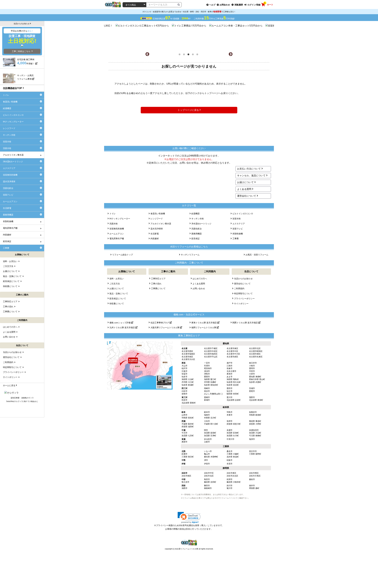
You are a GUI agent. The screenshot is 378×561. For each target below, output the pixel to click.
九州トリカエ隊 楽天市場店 (122, 327)
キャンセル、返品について (251, 175)
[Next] (230, 54)
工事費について (158, 288)
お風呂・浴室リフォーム (257, 254)
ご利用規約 (239, 288)
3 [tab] (189, 54)
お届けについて (245, 182)
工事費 (235, 238)
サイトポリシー (241, 303)
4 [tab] (193, 54)
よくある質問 (244, 189)
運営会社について (246, 196)
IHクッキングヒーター (119, 218)
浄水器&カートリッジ (201, 223)
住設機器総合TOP (12, 88)
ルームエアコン (116, 233)
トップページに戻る (188, 110)
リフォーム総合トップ (122, 254)
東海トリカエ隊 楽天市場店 (204, 322)
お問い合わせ (199, 288)
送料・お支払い (116, 278)
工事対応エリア (158, 278)
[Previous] (147, 54)
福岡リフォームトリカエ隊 (204, 327)
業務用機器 (196, 233)
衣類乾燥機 (237, 233)
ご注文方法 (114, 283)
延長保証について (117, 298)
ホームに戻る (9, 385)
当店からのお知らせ (243, 278)
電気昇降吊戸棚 (116, 238)
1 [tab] (180, 54)
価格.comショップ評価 (120, 322)
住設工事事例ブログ (160, 322)
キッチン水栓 (197, 218)
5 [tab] (197, 54)
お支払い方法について (249, 168)
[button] (189, 518)
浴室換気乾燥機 (116, 228)
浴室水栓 (236, 218)
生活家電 (154, 233)
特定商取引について (243, 293)
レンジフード (156, 218)
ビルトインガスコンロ (242, 213)
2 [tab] (184, 54)
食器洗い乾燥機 (157, 213)
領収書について (116, 303)
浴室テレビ (237, 228)
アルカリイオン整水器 (160, 223)
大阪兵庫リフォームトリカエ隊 (165, 327)
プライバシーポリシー (244, 298)
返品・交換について (118, 293)
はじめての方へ (200, 278)
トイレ (112, 213)
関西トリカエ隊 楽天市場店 (245, 322)
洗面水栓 (113, 223)
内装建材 (154, 238)
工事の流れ (156, 283)
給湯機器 (195, 213)
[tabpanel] (189, 36)
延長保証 (195, 238)
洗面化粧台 (196, 228)
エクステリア (238, 223)
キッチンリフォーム (190, 254)
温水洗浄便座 (156, 228)
